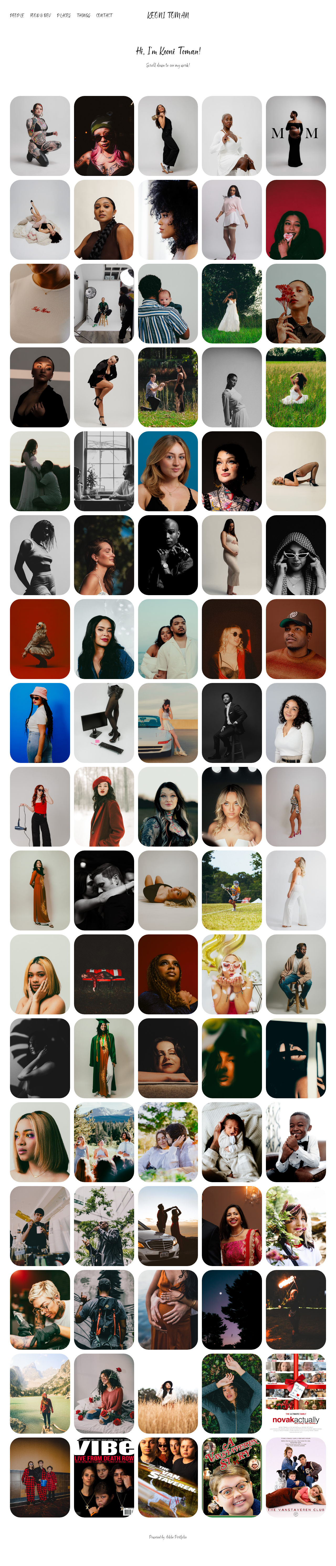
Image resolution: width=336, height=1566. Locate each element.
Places (63, 15)
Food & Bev (40, 15)
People (17, 15)
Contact (104, 15)
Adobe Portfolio (176, 1537)
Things (83, 15)
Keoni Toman (168, 16)
